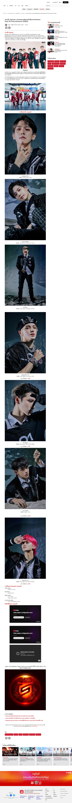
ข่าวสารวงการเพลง (11, 13)
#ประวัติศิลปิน (63, 63)
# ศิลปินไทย (57, 24)
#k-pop (20, 734)
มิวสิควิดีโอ (36, 9)
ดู (7, 5)
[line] (8, 795)
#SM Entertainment (9, 734)
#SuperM (15, 734)
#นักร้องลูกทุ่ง (50, 66)
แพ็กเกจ (54, 794)
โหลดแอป (48, 2)
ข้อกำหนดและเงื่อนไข (63, 791)
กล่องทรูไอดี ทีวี (55, 2)
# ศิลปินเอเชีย (5, 757)
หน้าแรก (24, 9)
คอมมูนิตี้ (55, 796)
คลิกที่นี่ (29, 378)
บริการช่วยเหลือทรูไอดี (48, 799)
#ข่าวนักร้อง (61, 66)
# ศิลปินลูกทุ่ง (57, 49)
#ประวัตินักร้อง (32, 734)
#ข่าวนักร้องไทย (50, 61)
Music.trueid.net (39, 725)
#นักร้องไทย (57, 61)
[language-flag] (59, 2)
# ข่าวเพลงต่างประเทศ (24, 757)
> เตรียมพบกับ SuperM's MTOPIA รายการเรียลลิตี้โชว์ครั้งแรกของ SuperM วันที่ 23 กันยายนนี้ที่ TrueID (24, 720)
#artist (49, 63)
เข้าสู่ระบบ (65, 2)
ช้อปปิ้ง (46, 794)
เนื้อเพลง (48, 9)
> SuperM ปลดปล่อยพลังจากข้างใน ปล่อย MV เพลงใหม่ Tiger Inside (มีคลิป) (19, 716)
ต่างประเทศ (23, 13)
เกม (19, 5)
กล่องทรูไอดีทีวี (48, 796)
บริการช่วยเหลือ (63, 795)
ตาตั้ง (22, 5)
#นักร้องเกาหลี (25, 734)
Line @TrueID (34, 726)
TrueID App (19, 726)
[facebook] (11, 795)
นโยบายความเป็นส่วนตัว (64, 793)
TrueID (7, 2)
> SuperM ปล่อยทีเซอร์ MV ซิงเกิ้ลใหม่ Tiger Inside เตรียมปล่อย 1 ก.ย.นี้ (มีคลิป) (20, 718)
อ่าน (15, 5)
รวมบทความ (29, 9)
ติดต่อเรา (61, 797)
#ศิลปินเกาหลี (38, 734)
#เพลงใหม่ (56, 66)
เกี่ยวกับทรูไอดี (62, 789)
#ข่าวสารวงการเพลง (55, 63)
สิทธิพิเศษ (11, 5)
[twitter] (14, 795)
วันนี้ (4, 5)
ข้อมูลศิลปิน (42, 9)
